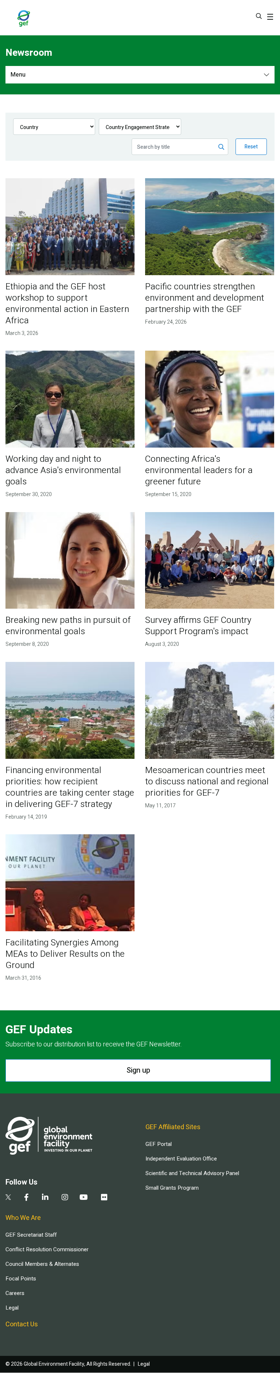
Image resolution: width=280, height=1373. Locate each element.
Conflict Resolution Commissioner (47, 1249)
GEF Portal (158, 1144)
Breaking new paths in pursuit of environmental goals (68, 626)
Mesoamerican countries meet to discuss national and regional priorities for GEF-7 (207, 781)
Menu (18, 74)
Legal (12, 1308)
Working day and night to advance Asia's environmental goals (63, 470)
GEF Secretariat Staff (31, 1235)
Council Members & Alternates (42, 1264)
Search (259, 16)
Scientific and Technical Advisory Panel (192, 1173)
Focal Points (20, 1279)
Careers (14, 1293)
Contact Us (21, 1324)
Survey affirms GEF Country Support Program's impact (198, 626)
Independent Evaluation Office (181, 1159)
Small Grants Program (172, 1188)
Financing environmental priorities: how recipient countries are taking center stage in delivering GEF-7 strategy (69, 787)
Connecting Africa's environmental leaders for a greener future (199, 470)
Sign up (138, 1070)
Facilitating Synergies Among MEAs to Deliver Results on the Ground (65, 954)
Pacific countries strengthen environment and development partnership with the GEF (204, 298)
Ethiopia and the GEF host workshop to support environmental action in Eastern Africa (67, 303)
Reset (251, 147)
